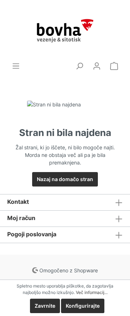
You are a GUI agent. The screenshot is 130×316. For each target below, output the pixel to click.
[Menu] (16, 66)
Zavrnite (45, 306)
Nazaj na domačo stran (65, 179)
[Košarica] (114, 66)
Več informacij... (92, 292)
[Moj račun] (96, 66)
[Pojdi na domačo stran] (65, 31)
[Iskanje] (79, 66)
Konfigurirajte (83, 306)
